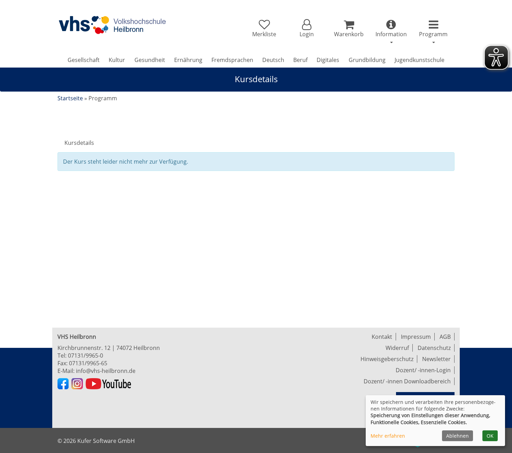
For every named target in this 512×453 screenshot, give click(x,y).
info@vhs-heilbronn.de (105, 371)
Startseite (70, 98)
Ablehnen (457, 435)
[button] (306, 28)
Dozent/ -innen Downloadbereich (407, 381)
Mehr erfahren (388, 435)
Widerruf (397, 348)
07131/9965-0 (85, 355)
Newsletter (436, 359)
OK (490, 435)
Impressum (416, 337)
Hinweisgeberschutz (386, 359)
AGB (445, 337)
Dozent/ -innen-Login (423, 370)
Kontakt (382, 337)
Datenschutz (434, 348)
